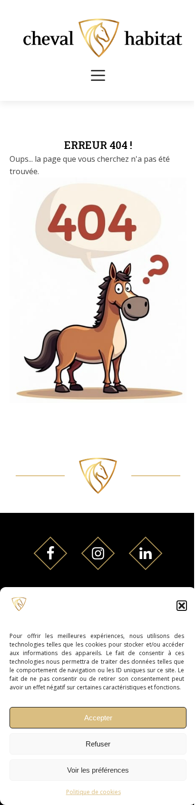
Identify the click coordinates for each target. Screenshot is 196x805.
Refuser (98, 744)
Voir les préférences (98, 770)
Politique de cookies (93, 792)
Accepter (98, 718)
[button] (181, 605)
